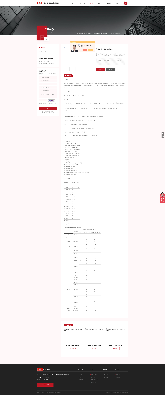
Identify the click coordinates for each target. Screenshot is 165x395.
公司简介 (81, 374)
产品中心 (91, 3)
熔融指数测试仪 (103, 33)
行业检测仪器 (96, 33)
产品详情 (72, 348)
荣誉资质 (81, 379)
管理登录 (119, 392)
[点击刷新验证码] (51, 100)
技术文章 (109, 3)
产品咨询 (101, 69)
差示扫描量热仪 (95, 374)
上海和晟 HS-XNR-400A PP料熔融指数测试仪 (116, 345)
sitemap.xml (125, 392)
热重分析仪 (93, 377)
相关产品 (43, 51)
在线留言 (118, 377)
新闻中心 (100, 3)
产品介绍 (43, 47)
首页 (73, 3)
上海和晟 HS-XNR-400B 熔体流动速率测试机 (94, 345)
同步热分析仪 (94, 382)
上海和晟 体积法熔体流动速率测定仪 (73, 345)
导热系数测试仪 (95, 379)
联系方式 (118, 374)
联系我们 (118, 3)
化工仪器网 (113, 392)
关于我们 (82, 3)
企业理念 (81, 377)
